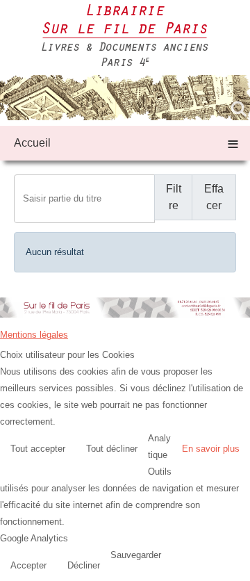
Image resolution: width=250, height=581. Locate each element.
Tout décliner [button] (112, 448)
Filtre (173, 197)
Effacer (214, 197)
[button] (236, 567)
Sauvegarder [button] (135, 555)
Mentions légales (34, 334)
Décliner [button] (83, 565)
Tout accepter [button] (37, 448)
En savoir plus (211, 448)
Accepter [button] (28, 565)
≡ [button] (233, 143)
